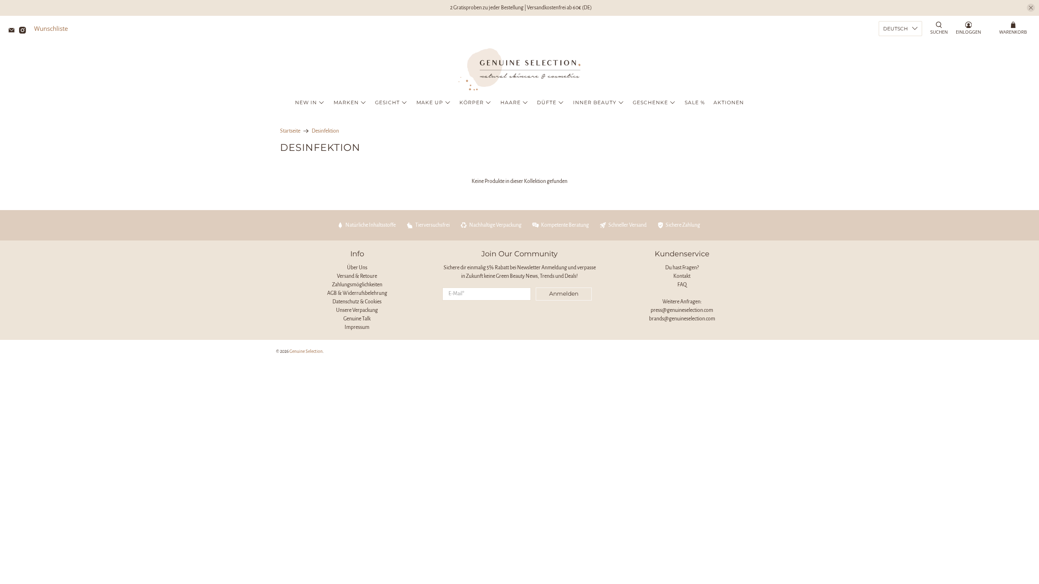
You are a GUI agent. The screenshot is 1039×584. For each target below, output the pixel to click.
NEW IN (306, 102)
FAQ (682, 285)
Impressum (357, 327)
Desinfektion (325, 131)
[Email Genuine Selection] (13, 31)
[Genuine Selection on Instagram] (24, 31)
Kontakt (681, 276)
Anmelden (563, 293)
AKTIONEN (729, 102)
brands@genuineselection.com (682, 319)
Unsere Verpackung (357, 310)
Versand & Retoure (357, 276)
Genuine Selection (306, 351)
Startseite (290, 131)
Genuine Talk (357, 319)
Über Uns (357, 268)
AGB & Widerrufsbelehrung (357, 293)
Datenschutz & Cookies (357, 302)
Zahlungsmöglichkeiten (357, 285)
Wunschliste (51, 28)
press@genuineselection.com (682, 310)
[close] (1031, 8)
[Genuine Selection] (519, 69)
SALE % (695, 102)
